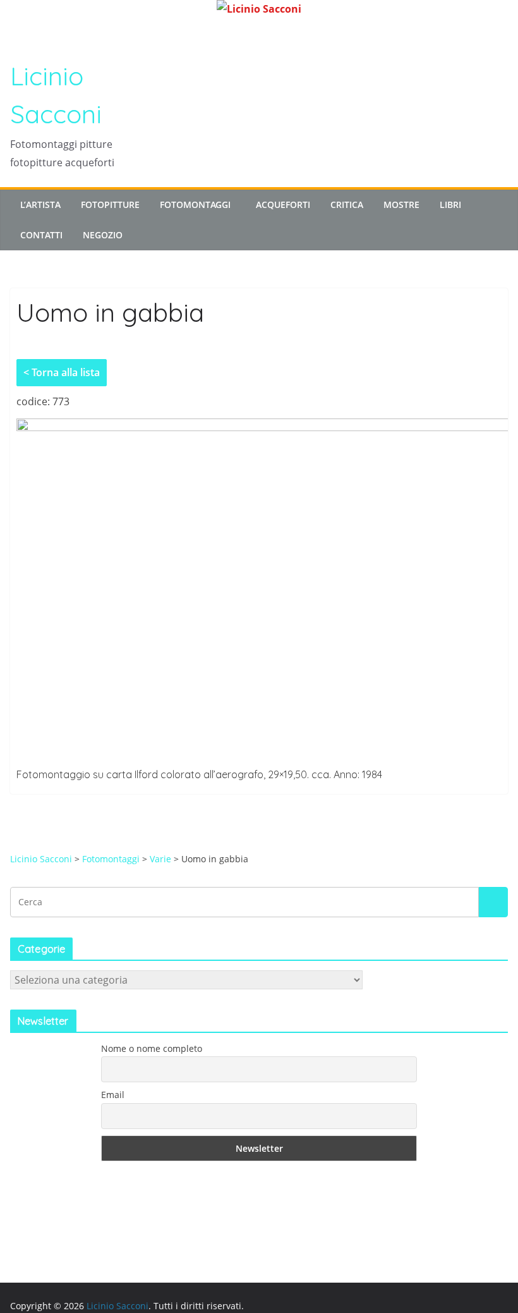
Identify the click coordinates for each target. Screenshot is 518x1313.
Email (112, 1095)
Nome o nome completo (151, 1048)
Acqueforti (283, 204)
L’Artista (40, 204)
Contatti (41, 235)
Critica (346, 204)
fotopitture (110, 204)
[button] (233, 205)
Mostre (401, 204)
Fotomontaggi (195, 204)
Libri (450, 204)
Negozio (103, 235)
